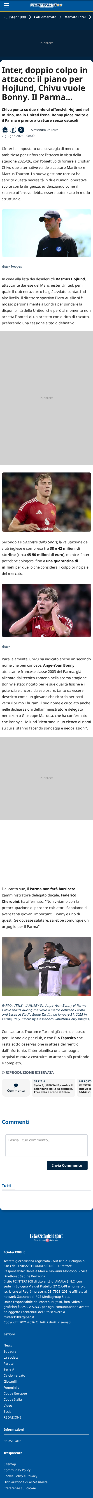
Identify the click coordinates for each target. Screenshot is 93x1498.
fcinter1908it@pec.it (19, 1317)
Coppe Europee (15, 1393)
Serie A (9, 1369)
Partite (9, 1363)
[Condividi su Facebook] (13, 130)
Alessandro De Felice (44, 130)
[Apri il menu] (6, 5)
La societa (11, 1357)
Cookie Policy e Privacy (20, 1476)
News (8, 1345)
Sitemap (10, 1464)
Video (8, 1405)
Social (8, 1411)
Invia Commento (67, 1165)
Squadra (10, 1351)
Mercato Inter (75, 17)
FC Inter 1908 (15, 17)
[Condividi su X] (21, 130)
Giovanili (10, 1381)
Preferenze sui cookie (20, 1488)
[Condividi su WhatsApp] (5, 130)
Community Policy (17, 1470)
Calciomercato (45, 17)
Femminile (11, 1387)
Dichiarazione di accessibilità (26, 1482)
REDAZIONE (12, 1417)
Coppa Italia (13, 1399)
